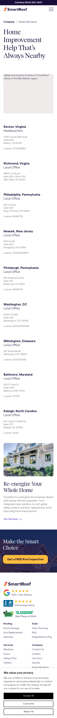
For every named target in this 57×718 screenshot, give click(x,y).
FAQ (34, 632)
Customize (28, 704)
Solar (35, 624)
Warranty (8, 637)
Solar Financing (40, 628)
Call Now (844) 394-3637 (28, 2)
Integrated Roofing (42, 637)
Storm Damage (11, 628)
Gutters (8, 663)
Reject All (28, 711)
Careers (36, 654)
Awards (36, 663)
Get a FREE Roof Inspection (25, 559)
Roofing (8, 624)
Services (8, 645)
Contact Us (38, 649)
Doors (7, 654)
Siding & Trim (10, 658)
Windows (8, 649)
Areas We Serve (40, 667)
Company (9, 22)
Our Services (11, 519)
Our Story (37, 658)
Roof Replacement (13, 632)
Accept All (28, 696)
